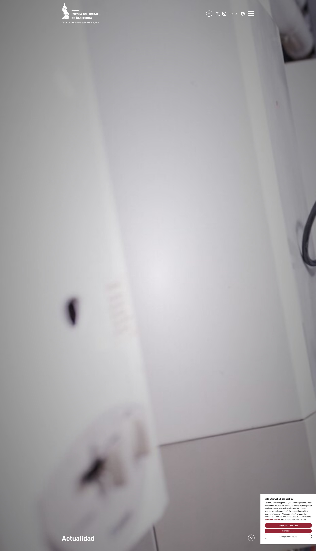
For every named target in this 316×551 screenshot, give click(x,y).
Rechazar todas (288, 531)
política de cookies (272, 519)
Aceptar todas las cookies (288, 525)
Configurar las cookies (288, 537)
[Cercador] (209, 13)
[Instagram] (224, 13)
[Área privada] (243, 14)
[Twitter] (218, 13)
